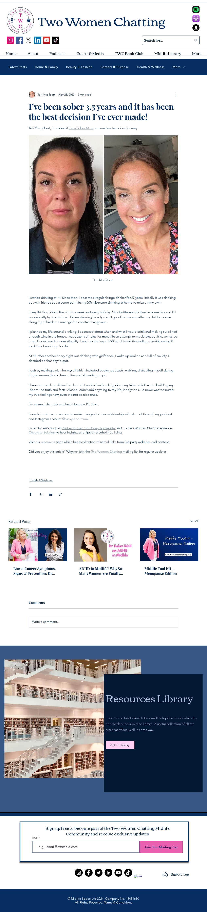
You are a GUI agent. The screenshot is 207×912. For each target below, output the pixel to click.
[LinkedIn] (37, 40)
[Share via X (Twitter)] (40, 494)
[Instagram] (10, 40)
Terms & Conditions (118, 902)
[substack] (138, 879)
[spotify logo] (196, 9)
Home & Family (46, 67)
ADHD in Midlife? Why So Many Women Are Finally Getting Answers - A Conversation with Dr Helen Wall (102, 571)
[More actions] (175, 94)
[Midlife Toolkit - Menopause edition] (169, 544)
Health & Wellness (150, 67)
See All (194, 521)
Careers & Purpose (114, 67)
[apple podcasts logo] (196, 18)
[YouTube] (46, 40)
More (176, 67)
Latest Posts (17, 67)
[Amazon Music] (196, 27)
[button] (90, 53)
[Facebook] (19, 40)
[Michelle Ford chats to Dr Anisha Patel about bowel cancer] (37, 544)
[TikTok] (55, 40)
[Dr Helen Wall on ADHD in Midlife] (103, 545)
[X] (28, 40)
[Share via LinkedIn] (50, 494)
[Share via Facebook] (31, 494)
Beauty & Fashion (79, 67)
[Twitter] (98, 873)
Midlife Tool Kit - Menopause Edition (161, 571)
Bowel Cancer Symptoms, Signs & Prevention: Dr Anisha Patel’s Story (34, 571)
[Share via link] (60, 494)
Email (35, 837)
